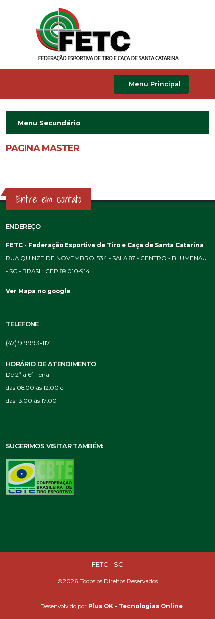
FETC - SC (108, 564)
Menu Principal (154, 84)
